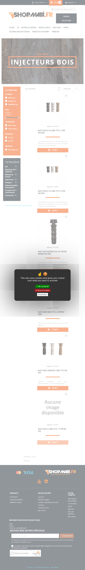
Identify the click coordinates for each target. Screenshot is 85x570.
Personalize (42, 294)
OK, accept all (43, 286)
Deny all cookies (43, 290)
